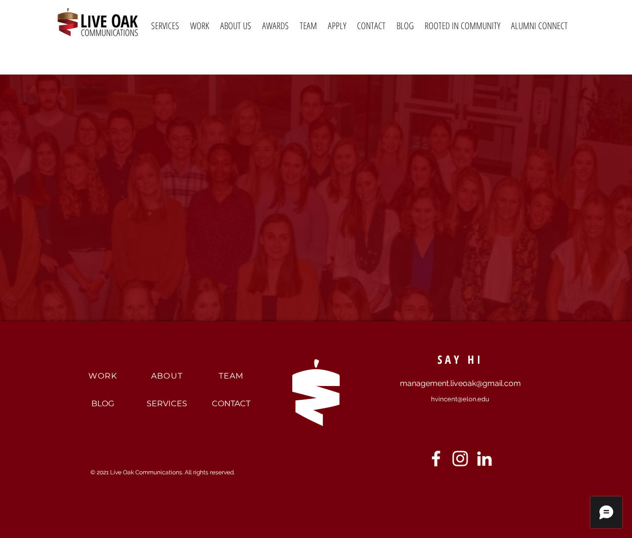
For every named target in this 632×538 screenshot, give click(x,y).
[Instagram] (460, 458)
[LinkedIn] (484, 458)
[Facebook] (436, 458)
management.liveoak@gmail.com (460, 383)
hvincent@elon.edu (460, 399)
